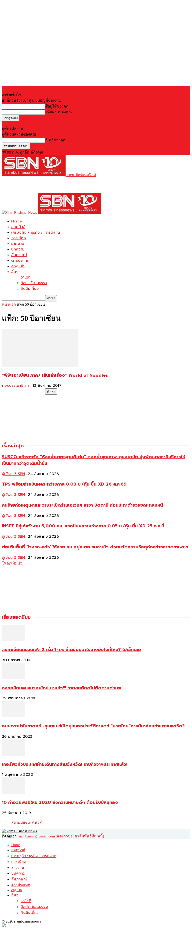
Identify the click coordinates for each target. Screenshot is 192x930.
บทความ (18, 249)
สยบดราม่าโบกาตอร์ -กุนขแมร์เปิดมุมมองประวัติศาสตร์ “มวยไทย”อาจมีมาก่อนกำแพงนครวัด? (93, 726)
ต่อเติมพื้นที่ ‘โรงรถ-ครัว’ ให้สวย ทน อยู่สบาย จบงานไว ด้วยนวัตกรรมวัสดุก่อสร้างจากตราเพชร (95, 547)
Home (16, 221)
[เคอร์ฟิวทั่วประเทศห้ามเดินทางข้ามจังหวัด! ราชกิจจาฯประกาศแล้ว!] (13, 754)
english (18, 266)
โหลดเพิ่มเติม (13, 563)
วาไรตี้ (25, 277)
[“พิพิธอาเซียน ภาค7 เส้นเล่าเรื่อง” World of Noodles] (40, 365)
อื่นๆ (14, 272)
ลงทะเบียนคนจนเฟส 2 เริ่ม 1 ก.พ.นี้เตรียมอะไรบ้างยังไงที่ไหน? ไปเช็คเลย (71, 649)
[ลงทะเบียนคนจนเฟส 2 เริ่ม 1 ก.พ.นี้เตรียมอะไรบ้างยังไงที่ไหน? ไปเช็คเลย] (13, 640)
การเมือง (18, 238)
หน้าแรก (9, 304)
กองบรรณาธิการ (16, 385)
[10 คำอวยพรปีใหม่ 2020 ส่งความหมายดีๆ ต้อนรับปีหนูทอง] (13, 792)
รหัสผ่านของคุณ (58, 112)
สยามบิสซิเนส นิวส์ (26, 822)
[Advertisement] (56, 185)
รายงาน (17, 244)
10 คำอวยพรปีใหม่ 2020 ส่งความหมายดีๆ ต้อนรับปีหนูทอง (60, 802)
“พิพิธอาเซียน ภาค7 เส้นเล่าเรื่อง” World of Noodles (55, 375)
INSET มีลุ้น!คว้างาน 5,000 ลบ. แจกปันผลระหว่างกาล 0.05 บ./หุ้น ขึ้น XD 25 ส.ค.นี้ (83, 526)
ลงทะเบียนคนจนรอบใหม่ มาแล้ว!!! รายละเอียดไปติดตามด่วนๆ (61, 688)
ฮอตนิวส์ (18, 227)
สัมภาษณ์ (19, 255)
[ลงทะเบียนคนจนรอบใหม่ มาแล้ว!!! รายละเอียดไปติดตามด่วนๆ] (13, 678)
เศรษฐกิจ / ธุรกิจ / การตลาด (35, 232)
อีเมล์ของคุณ (55, 140)
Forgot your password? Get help (26, 123)
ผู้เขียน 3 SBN (13, 474)
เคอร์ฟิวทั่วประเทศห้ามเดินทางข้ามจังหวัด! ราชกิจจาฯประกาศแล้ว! (64, 764)
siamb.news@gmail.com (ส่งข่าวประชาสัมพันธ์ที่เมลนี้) (61, 836)
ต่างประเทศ (20, 260)
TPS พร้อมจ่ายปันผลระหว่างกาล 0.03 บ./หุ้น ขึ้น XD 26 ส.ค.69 (64, 484)
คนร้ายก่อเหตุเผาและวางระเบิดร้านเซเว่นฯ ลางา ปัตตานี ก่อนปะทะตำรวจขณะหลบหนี (82, 505)
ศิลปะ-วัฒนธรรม (34, 283)
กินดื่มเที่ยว (30, 288)
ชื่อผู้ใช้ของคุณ (57, 106)
